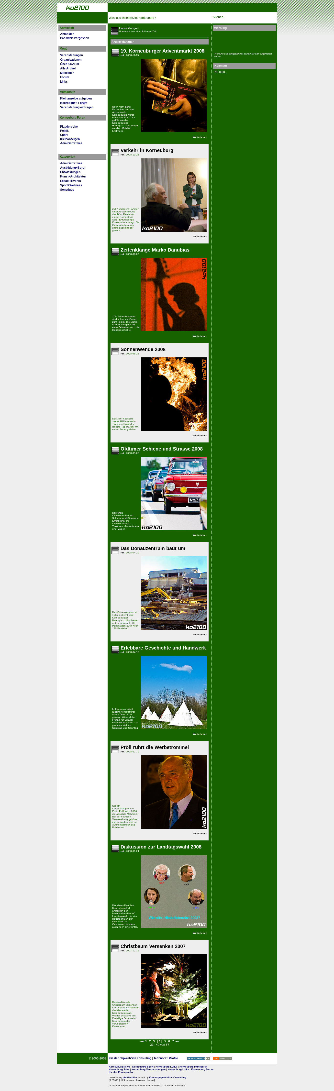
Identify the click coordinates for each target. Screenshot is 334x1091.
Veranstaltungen (71, 55)
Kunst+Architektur (73, 176)
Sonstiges (67, 189)
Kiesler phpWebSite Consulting (167, 1077)
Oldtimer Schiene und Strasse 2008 (162, 449)
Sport (64, 135)
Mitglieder (67, 73)
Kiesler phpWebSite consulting (130, 1058)
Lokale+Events (70, 181)
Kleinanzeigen (70, 139)
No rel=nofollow (222, 1058)
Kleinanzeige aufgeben (76, 98)
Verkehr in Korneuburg (147, 150)
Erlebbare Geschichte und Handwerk (163, 647)
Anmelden (67, 34)
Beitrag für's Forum (73, 103)
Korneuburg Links (178, 1069)
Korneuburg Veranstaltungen (149, 1069)
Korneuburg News (119, 1066)
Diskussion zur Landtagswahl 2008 (161, 846)
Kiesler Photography (121, 1072)
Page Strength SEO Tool (198, 1058)
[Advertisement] (243, 41)
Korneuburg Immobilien (193, 1066)
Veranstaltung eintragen (76, 107)
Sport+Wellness (71, 185)
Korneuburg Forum (202, 1069)
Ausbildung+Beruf (72, 167)
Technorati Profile (166, 1058)
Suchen (218, 17)
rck (122, 55)
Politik (64, 130)
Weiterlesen (200, 137)
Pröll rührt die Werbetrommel (155, 747)
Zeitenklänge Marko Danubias (155, 250)
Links (64, 81)
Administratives (71, 143)
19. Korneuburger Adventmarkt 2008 (162, 51)
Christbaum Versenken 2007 (153, 946)
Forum (64, 77)
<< (142, 1041)
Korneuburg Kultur (166, 1066)
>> (177, 1041)
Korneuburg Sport (142, 1066)
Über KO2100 (69, 64)
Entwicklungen (70, 172)
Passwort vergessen (74, 38)
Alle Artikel (68, 68)
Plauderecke (69, 126)
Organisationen (70, 59)
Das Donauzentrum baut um (153, 548)
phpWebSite (130, 1077)
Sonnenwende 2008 (143, 349)
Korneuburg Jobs (119, 1069)
